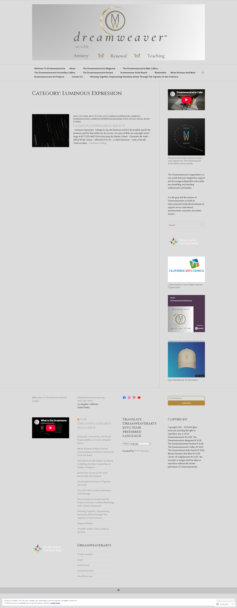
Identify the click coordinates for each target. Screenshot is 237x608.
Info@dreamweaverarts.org (91, 397)
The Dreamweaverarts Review (98, 72)
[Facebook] (124, 397)
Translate (144, 451)
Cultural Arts (86, 116)
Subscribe (186, 403)
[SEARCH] (203, 73)
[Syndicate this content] (78, 419)
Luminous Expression (119, 116)
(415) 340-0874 (84, 401)
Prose (140, 119)
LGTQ (105, 116)
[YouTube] (139, 397)
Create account (85, 554)
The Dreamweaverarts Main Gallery (140, 68)
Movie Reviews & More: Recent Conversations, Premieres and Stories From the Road (95, 452)
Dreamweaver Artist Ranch (133, 72)
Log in (80, 560)
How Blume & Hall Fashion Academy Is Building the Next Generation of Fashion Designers (95, 464)
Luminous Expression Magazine (106, 119)
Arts (75, 116)
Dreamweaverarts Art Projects (49, 77)
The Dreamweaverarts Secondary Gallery (54, 72)
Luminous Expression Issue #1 (99, 125)
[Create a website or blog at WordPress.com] (118, 590)
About (72, 68)
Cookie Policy (55, 603)
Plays (125, 119)
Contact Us (77, 77)
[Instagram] (129, 397)
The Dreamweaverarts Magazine (99, 68)
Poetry (132, 119)
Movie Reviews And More (183, 72)
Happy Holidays (85, 523)
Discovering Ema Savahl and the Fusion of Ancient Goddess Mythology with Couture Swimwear (95, 502)
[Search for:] (186, 225)
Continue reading (97, 143)
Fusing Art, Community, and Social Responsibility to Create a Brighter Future (94, 439)
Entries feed (83, 565)
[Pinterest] (134, 397)
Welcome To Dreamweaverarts (49, 68)
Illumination (160, 72)
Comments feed (85, 571)
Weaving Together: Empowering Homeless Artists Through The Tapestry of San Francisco (134, 77)
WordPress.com (85, 576)
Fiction (98, 116)
